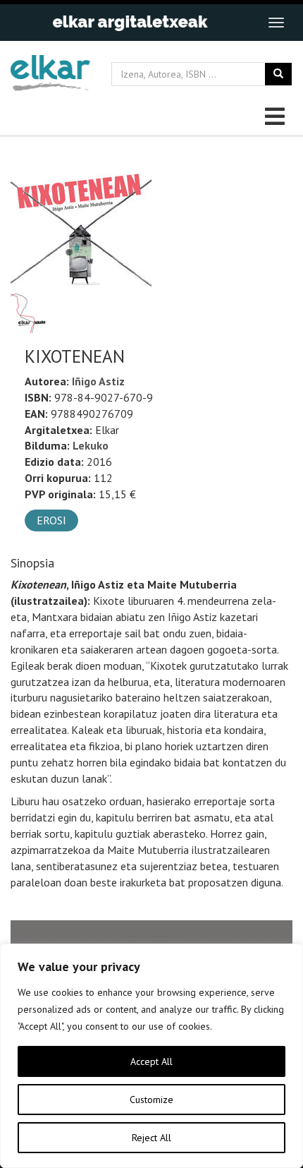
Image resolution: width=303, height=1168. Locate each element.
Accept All (151, 1061)
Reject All (151, 1137)
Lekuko (91, 445)
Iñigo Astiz (98, 381)
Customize (151, 1099)
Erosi (51, 520)
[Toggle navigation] (276, 23)
